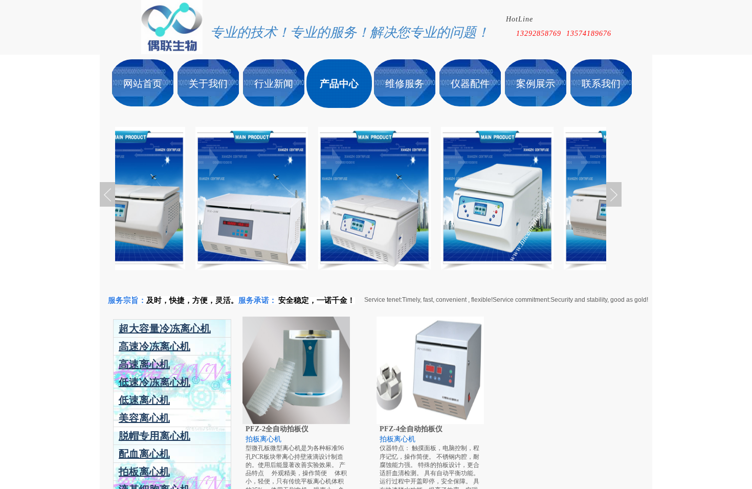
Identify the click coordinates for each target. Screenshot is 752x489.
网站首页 (142, 83)
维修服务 (404, 83)
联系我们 (601, 83)
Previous (107, 194)
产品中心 (339, 83)
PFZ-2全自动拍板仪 (277, 429)
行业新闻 (273, 83)
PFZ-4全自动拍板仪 (411, 429)
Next (614, 194)
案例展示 (535, 83)
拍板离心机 (263, 439)
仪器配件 (470, 83)
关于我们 (208, 83)
